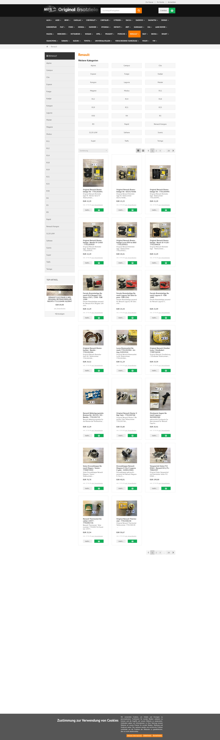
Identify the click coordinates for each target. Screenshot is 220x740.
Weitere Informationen (134, 736)
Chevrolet (91, 20)
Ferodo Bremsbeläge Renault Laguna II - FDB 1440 (159, 295)
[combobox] (93, 151)
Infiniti (117, 27)
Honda (81, 27)
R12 (93, 99)
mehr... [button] (87, 210)
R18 (160, 99)
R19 (93, 107)
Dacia (128, 20)
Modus (126, 90)
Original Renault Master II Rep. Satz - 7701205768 (126, 414)
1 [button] (152, 151)
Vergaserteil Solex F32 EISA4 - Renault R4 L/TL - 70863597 (160, 468)
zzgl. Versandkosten (97, 205)
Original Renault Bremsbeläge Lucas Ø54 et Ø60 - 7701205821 (126, 242)
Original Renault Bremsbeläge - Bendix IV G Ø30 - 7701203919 (93, 242)
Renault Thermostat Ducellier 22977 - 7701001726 (92, 521)
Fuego (126, 74)
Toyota (87, 41)
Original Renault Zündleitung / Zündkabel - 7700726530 (160, 350)
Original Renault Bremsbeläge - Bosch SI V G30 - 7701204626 (159, 242)
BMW (67, 20)
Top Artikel (52, 279)
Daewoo (140, 20)
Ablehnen (147, 736)
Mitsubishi (76, 34)
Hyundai (105, 27)
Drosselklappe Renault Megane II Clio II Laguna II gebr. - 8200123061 (126, 468)
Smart (165, 34)
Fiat (62, 27)
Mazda (49, 34)
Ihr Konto (160, 2)
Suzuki (76, 41)
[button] (173, 151)
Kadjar (160, 74)
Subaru (64, 41)
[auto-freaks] (71, 9)
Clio (160, 65)
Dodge (164, 20)
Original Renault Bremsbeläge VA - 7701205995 (159, 190)
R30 (93, 116)
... (164, 151)
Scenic (160, 132)
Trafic (127, 141)
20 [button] (169, 151)
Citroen (117, 20)
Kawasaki (138, 27)
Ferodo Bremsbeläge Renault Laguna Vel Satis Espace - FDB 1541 (126, 295)
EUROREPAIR (51, 27)
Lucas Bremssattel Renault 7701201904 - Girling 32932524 (126, 350)
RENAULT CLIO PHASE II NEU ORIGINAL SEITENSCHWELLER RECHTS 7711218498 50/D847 (59, 299)
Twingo (160, 141)
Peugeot (109, 34)
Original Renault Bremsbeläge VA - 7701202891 (93, 190)
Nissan (88, 34)
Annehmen (157, 736)
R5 (160, 116)
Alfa (48, 20)
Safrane (127, 132)
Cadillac (78, 20)
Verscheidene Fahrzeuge (126, 41)
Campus (127, 65)
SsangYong (51, 41)
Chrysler (104, 20)
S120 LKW (93, 132)
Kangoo (93, 82)
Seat (144, 34)
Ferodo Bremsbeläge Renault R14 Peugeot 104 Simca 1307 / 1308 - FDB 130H (92, 296)
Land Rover (160, 27)
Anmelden (172, 2)
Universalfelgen (103, 41)
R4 (127, 116)
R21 (126, 107)
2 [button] (156, 151)
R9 (93, 124)
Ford (71, 27)
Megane (93, 90)
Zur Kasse (149, 2)
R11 (160, 90)
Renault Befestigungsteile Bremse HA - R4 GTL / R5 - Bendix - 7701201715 (93, 415)
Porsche (121, 34)
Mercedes (61, 34)
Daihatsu (152, 20)
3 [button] (160, 151)
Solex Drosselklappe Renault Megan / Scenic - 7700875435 (92, 468)
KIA (149, 27)
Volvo (145, 41)
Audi (57, 20)
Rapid (126, 124)
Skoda (154, 34)
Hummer (93, 27)
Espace (93, 74)
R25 (160, 107)
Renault (134, 34)
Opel (98, 34)
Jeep (127, 27)
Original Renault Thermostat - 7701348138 (126, 520)
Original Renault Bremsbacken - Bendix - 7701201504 (92, 350)
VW (154, 41)
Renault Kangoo (160, 124)
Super (93, 141)
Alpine (93, 65)
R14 (126, 99)
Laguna (127, 82)
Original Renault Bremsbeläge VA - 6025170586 (126, 190)
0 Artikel (163, 10)
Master (160, 82)
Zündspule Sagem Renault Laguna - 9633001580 (158, 415)
